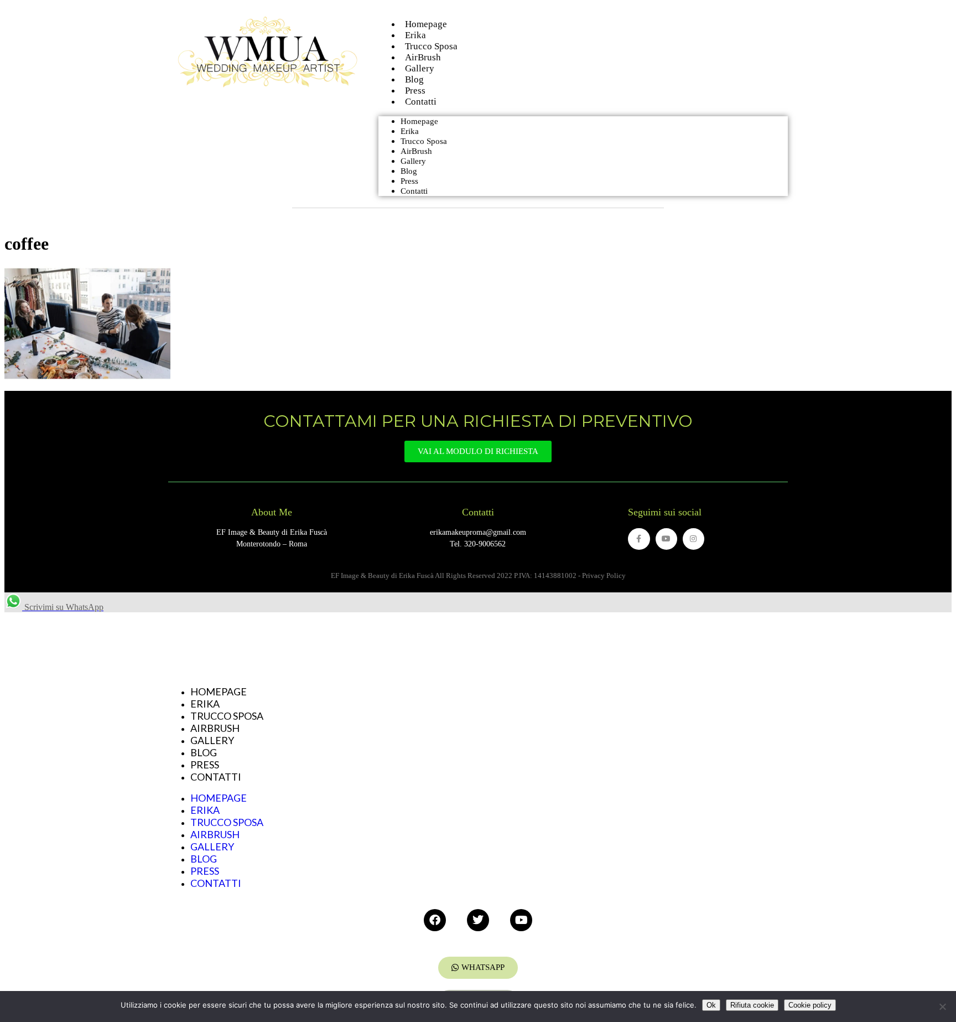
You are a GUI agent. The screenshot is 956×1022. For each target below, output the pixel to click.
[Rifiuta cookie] (942, 1006)
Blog (409, 171)
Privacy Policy (604, 575)
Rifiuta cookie (752, 1005)
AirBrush (416, 151)
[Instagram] (693, 539)
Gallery (413, 161)
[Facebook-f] (639, 539)
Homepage (419, 121)
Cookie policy (810, 1005)
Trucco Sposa (424, 141)
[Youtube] (666, 539)
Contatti (421, 101)
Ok (711, 1005)
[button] (478, 968)
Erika (410, 131)
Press (409, 181)
